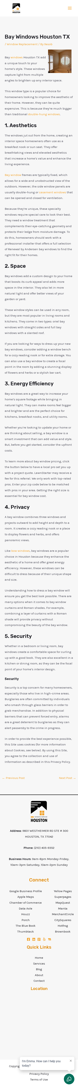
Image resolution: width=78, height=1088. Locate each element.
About (39, 975)
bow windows (20, 551)
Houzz (25, 914)
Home (39, 957)
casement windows (52, 192)
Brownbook (63, 931)
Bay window (13, 175)
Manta (62, 908)
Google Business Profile (25, 891)
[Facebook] (28, 939)
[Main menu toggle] (70, 8)
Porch (26, 920)
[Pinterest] (39, 939)
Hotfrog (63, 925)
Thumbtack (25, 931)
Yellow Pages (63, 891)
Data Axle (25, 908)
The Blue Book (26, 925)
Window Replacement (22, 44)
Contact (39, 980)
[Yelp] (44, 939)
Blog (39, 969)
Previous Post (13, 778)
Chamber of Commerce (25, 902)
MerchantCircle (63, 914)
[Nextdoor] (49, 939)
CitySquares (62, 920)
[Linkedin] (33, 939)
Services (39, 963)
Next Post (67, 778)
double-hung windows (44, 114)
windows (17, 57)
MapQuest (63, 902)
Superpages (62, 897)
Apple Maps (25, 897)
